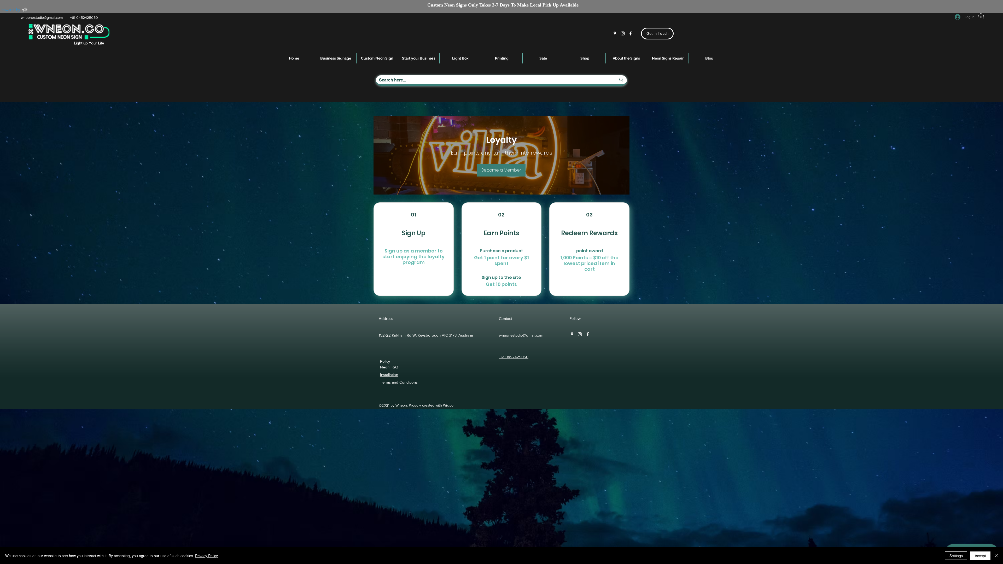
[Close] (997, 555)
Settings (956, 555)
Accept (980, 555)
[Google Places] (614, 33)
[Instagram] (622, 33)
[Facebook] (630, 33)
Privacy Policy (206, 555)
